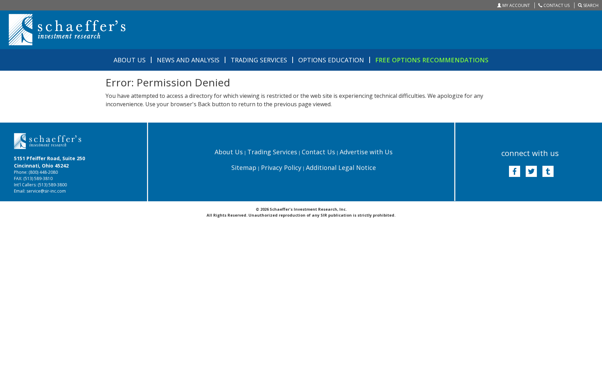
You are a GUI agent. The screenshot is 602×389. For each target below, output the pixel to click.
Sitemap (243, 167)
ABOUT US (130, 60)
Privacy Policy (281, 167)
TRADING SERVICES (259, 60)
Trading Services (272, 152)
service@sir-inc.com (46, 191)
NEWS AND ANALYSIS (188, 60)
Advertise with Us (366, 152)
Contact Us (318, 152)
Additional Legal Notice (341, 167)
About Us (229, 152)
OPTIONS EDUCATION (331, 60)
